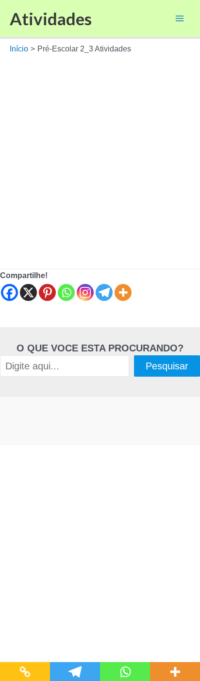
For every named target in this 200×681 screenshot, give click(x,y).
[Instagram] (85, 292)
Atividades (51, 18)
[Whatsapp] (66, 292)
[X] (28, 292)
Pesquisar (167, 366)
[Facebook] (9, 292)
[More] (123, 292)
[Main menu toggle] (179, 18)
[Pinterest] (47, 292)
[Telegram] (104, 292)
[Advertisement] (100, 159)
